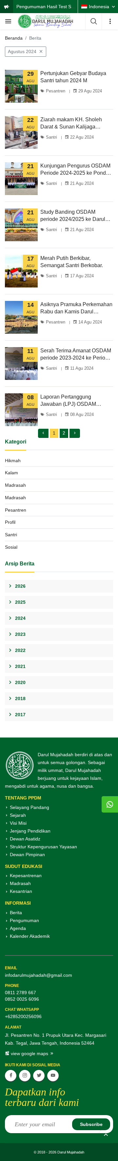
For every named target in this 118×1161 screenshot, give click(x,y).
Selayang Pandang (29, 807)
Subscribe (91, 1124)
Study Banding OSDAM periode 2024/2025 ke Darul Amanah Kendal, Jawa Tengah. (76, 216)
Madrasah (15, 485)
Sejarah (18, 815)
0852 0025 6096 (22, 999)
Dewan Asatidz (25, 838)
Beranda (14, 38)
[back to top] (105, 1135)
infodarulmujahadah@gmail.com (38, 975)
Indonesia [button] (99, 6)
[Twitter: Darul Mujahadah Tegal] (39, 1075)
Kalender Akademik (30, 936)
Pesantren (55, 91)
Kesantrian (21, 891)
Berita (16, 912)
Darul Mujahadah (70, 1152)
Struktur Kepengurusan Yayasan (43, 846)
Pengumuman (24, 920)
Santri (51, 137)
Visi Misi (18, 823)
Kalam (11, 472)
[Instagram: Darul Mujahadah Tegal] (24, 1075)
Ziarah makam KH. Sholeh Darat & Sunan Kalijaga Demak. (71, 123)
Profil (10, 522)
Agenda (18, 928)
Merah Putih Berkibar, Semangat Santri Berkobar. (71, 261)
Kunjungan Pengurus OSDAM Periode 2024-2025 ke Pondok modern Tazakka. (75, 170)
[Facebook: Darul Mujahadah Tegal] (10, 1075)
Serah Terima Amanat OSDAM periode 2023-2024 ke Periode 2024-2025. (75, 355)
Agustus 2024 (22, 51)
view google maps (29, 1053)
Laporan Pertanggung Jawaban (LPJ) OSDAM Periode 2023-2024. (68, 401)
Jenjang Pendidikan (30, 831)
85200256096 (27, 1016)
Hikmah (13, 460)
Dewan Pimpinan (27, 854)
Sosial (11, 547)
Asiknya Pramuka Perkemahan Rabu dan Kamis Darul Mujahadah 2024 (76, 308)
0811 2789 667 (20, 992)
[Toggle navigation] (8, 21)
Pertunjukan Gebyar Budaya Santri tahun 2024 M (73, 76)
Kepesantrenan (26, 875)
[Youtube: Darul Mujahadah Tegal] (53, 1075)
